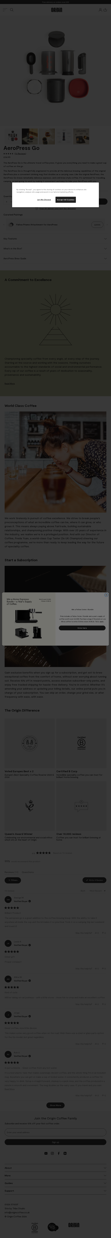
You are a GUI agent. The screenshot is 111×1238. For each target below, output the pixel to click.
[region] (55, 195)
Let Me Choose (44, 199)
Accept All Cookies (65, 200)
